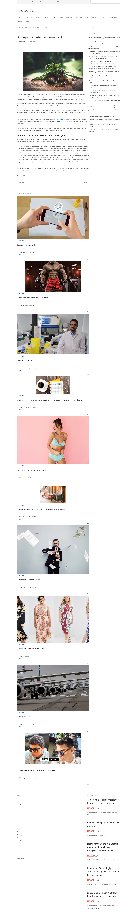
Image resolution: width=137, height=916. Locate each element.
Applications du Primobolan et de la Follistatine (32, 298)
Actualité (20, 17)
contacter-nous (42, 2)
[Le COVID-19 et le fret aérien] (53, 665)
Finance (19, 823)
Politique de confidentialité (56, 2)
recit (19, 43)
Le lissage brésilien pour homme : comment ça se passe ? (36, 770)
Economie (79, 17)
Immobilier (19, 826)
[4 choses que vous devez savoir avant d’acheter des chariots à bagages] (53, 487)
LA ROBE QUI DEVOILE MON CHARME (30, 649)
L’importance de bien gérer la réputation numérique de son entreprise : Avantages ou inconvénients (49, 400)
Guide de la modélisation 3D (26, 245)
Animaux (19, 802)
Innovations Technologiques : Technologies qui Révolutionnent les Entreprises (103, 871)
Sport (18, 849)
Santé (46, 17)
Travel (53, 17)
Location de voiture (112, 17)
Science (27, 21)
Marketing (19, 835)
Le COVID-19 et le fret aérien (26, 717)
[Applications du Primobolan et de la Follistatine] (53, 261)
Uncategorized (20, 858)
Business (29, 17)
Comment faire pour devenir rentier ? (29, 580)
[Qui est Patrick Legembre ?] (53, 314)
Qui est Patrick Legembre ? (26, 360)
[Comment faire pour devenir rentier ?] (53, 526)
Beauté (93, 17)
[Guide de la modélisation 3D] (53, 197)
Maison (20, 21)
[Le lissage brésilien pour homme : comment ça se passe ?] (53, 733)
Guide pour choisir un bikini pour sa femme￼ (31, 470)
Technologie (38, 17)
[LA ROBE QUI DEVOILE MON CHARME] (53, 596)
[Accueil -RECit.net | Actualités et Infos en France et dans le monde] (29, 9)
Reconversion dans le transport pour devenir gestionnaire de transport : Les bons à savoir (102, 847)
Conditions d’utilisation (30, 2)
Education (60, 17)
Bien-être (101, 17)
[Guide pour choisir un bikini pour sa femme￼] (53, 416)
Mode (86, 17)
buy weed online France (60, 119)
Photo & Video (21, 841)
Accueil (20, 2)
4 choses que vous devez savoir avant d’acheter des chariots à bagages (41, 509)
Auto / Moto (69, 17)
